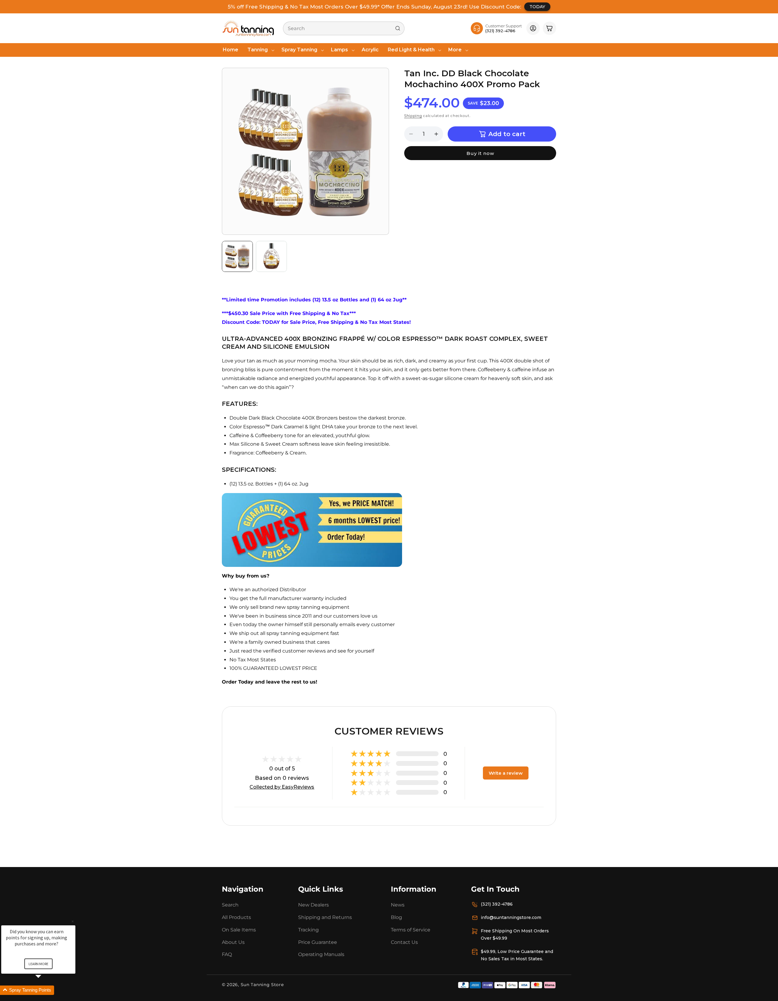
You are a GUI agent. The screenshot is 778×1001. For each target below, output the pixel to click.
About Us (233, 942)
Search (230, 905)
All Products (236, 917)
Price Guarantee (317, 942)
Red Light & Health (411, 50)
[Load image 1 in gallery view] (237, 256)
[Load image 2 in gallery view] (271, 256)
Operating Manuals (321, 954)
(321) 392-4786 (497, 904)
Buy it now (480, 153)
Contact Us (404, 942)
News (397, 905)
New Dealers (313, 905)
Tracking (308, 930)
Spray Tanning (299, 50)
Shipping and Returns (325, 917)
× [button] (72, 921)
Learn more (38, 964)
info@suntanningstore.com (511, 917)
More (455, 50)
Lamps (339, 50)
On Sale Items (239, 930)
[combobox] (343, 28)
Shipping (413, 115)
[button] (260, 50)
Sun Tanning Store (262, 984)
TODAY (537, 6)
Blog (396, 917)
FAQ (227, 954)
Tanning (257, 50)
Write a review (506, 773)
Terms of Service (410, 930)
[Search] (397, 28)
